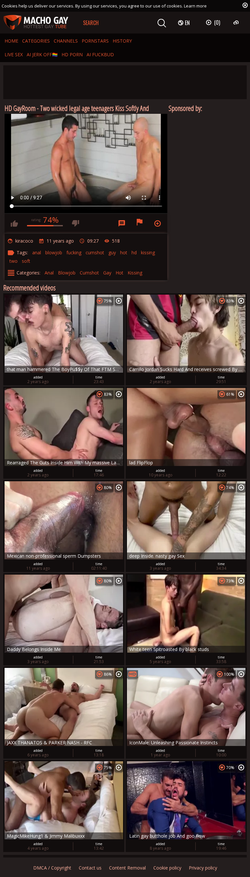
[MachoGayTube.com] (35, 22)
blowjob (53, 252)
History (122, 41)
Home (11, 41)
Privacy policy (203, 868)
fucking (73, 252)
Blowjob (67, 273)
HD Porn (72, 54)
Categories (36, 41)
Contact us (90, 868)
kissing (148, 252)
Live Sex (14, 54)
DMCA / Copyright (52, 868)
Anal (49, 273)
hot (123, 252)
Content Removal (127, 868)
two (13, 261)
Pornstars (95, 41)
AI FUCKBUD (100, 54)
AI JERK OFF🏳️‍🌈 (42, 54)
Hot (119, 273)
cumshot (95, 252)
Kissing (135, 273)
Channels (66, 41)
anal (36, 252)
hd (134, 252)
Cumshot (89, 273)
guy (112, 252)
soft (26, 261)
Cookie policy (167, 868)
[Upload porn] (237, 22)
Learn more (195, 6)
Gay (107, 273)
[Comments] (121, 223)
